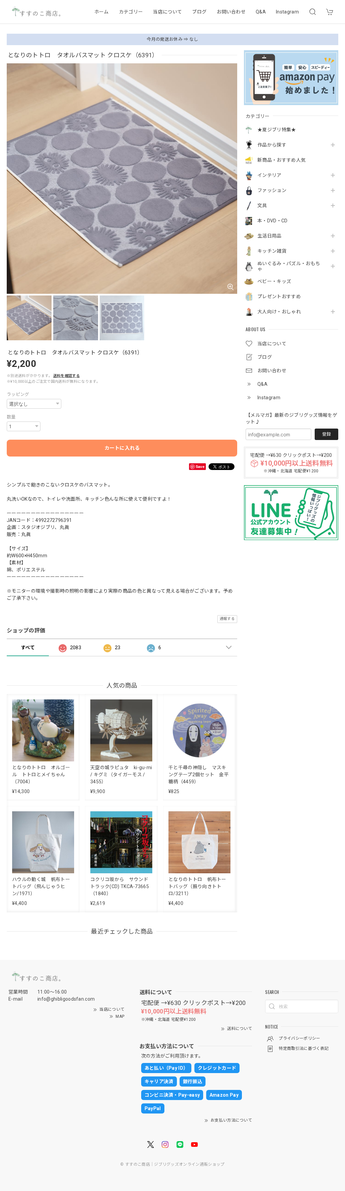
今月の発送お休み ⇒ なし (172, 39)
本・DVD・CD (272, 220)
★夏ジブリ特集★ (276, 129)
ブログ (199, 11)
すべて (28, 647)
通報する (227, 619)
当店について (167, 11)
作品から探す (271, 145)
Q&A (261, 11)
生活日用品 (269, 236)
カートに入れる (122, 448)
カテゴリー (131, 11)
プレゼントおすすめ (279, 296)
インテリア (269, 175)
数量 (11, 416)
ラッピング (18, 394)
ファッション (271, 190)
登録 (326, 434)
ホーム (101, 11)
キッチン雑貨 (271, 251)
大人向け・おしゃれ (279, 311)
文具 (262, 205)
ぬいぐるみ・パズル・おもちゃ (288, 266)
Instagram (287, 11)
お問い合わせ (231, 11)
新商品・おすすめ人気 (281, 160)
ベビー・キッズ (274, 281)
